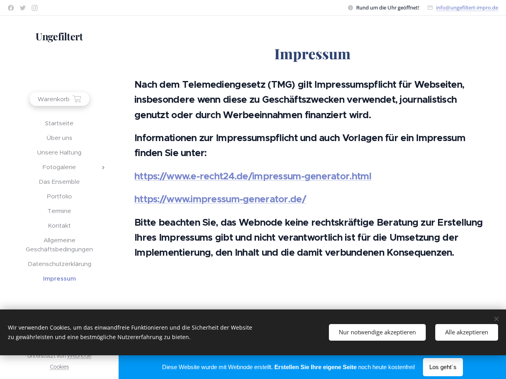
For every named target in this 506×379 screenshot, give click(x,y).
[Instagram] (35, 8)
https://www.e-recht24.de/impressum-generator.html (253, 176)
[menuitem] (59, 123)
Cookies (59, 366)
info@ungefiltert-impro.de (467, 7)
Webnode (79, 355)
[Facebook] (11, 8)
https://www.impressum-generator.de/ (220, 199)
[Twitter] (23, 8)
